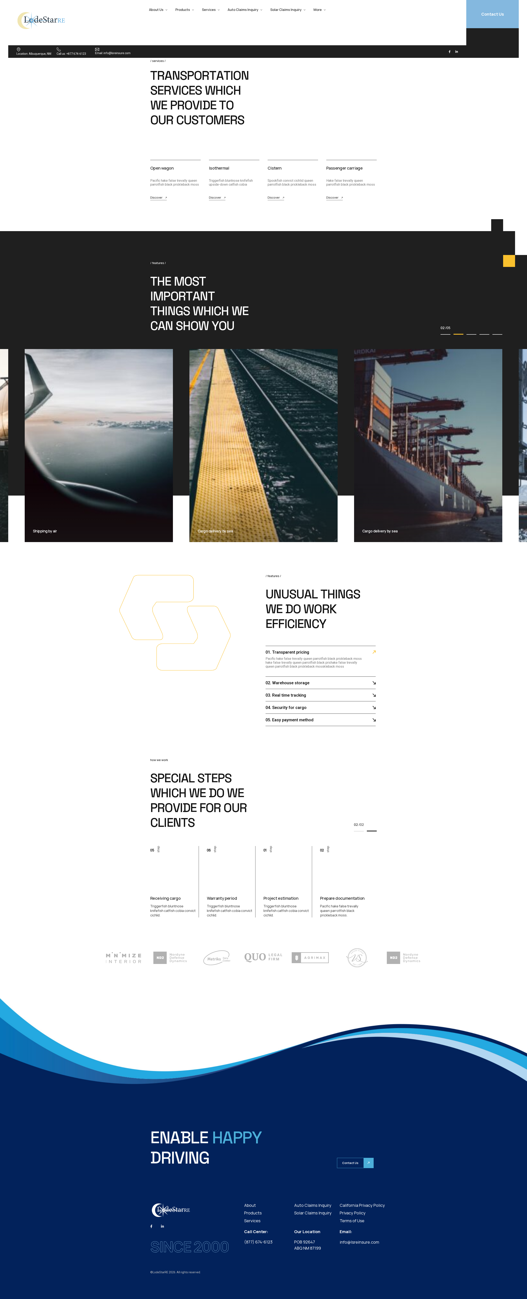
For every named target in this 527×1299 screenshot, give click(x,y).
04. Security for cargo (286, 707)
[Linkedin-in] (456, 51)
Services (209, 9)
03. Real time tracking (286, 695)
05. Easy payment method (290, 719)
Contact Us (492, 14)
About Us (156, 9)
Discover (156, 197)
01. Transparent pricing (287, 652)
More (318, 9)
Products (182, 9)
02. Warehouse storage (287, 682)
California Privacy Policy (362, 1205)
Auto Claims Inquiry (243, 9)
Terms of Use (352, 1220)
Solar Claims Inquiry (286, 9)
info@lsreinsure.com (117, 53)
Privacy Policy (353, 1213)
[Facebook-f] (449, 51)
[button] (445, 334)
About (250, 1205)
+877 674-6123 (76, 53)
